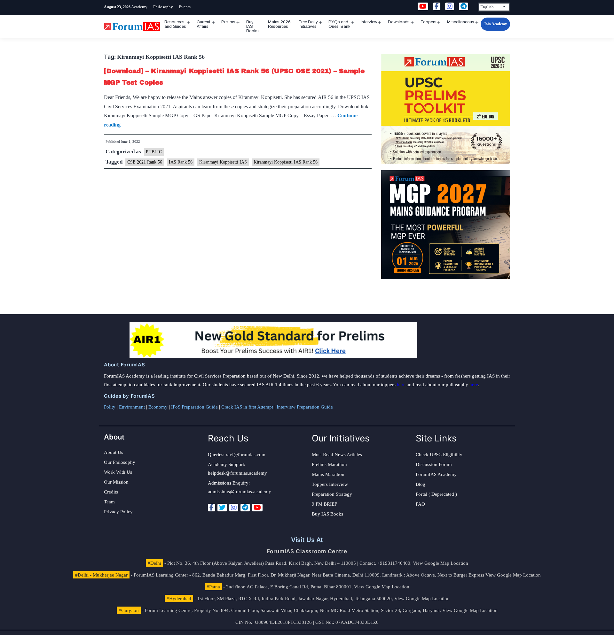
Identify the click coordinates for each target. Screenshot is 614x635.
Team (109, 501)
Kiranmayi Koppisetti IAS (223, 162)
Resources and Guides (175, 24)
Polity (109, 406)
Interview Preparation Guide (305, 406)
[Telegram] (245, 507)
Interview (369, 22)
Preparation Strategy (332, 494)
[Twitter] (222, 507)
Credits (111, 491)
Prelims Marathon (329, 464)
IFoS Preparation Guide (194, 406)
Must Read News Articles (337, 454)
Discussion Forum (434, 464)
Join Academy (495, 24)
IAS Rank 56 (181, 162)
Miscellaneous (460, 22)
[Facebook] (211, 507)
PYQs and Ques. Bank (339, 24)
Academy (139, 6)
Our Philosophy (119, 462)
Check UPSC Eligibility (439, 454)
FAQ (420, 504)
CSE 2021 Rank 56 (144, 162)
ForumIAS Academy (436, 474)
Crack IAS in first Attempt (247, 406)
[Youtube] (257, 507)
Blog (420, 484)
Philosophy (163, 6)
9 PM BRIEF (324, 504)
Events (185, 6)
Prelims (228, 22)
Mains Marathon (328, 474)
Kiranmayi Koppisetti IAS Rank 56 (286, 162)
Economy (158, 406)
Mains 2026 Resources (279, 24)
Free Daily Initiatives (308, 24)
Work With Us (118, 472)
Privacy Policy (118, 511)
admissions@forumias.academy (239, 491)
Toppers (429, 22)
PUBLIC (154, 151)
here (401, 384)
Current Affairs (203, 24)
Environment (132, 406)
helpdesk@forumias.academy (237, 473)
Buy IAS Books (252, 26)
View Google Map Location (440, 563)
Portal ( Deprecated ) (436, 494)
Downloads (399, 22)
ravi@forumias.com (245, 454)
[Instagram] (233, 507)
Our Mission (116, 482)
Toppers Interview (330, 484)
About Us (113, 452)
